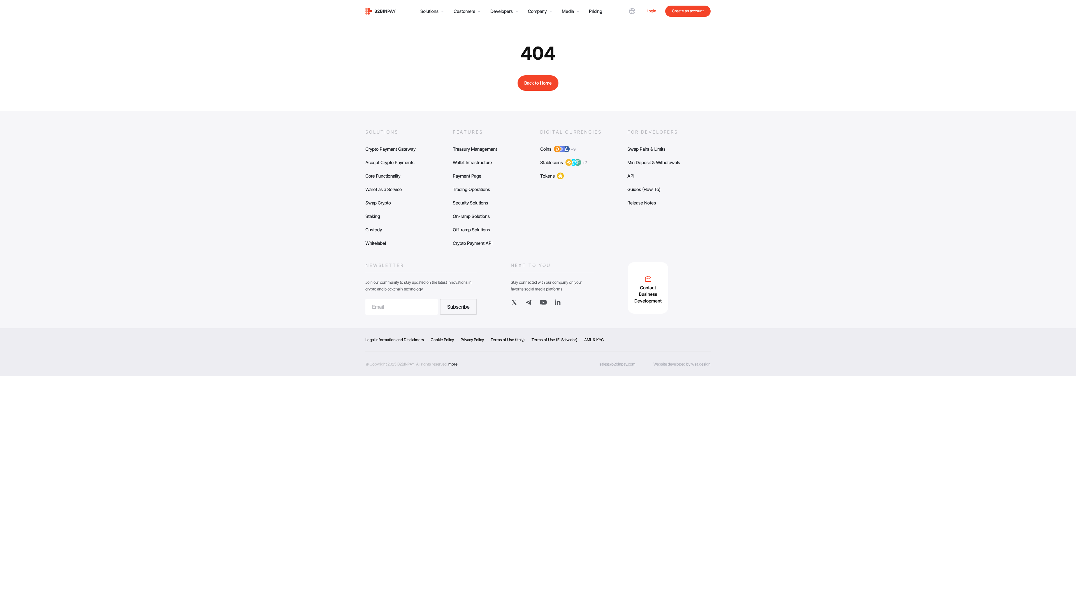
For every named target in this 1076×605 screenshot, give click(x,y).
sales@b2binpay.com (617, 364)
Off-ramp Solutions (471, 229)
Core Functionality (382, 176)
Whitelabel (375, 243)
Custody (373, 229)
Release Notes (641, 203)
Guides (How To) (643, 189)
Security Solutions (470, 203)
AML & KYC (594, 339)
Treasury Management (475, 149)
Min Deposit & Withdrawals (653, 162)
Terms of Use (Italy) (508, 339)
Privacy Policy (472, 339)
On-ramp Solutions (471, 216)
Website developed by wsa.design (682, 364)
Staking (372, 216)
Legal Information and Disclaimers (394, 339)
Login (651, 10)
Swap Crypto (378, 203)
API (630, 176)
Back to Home (538, 83)
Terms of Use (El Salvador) (555, 339)
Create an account (688, 10)
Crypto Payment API (473, 243)
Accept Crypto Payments (389, 162)
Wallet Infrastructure (472, 162)
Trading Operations (471, 189)
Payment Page (467, 176)
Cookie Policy (442, 339)
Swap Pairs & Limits (646, 149)
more (453, 364)
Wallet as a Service (383, 189)
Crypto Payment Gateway (390, 149)
